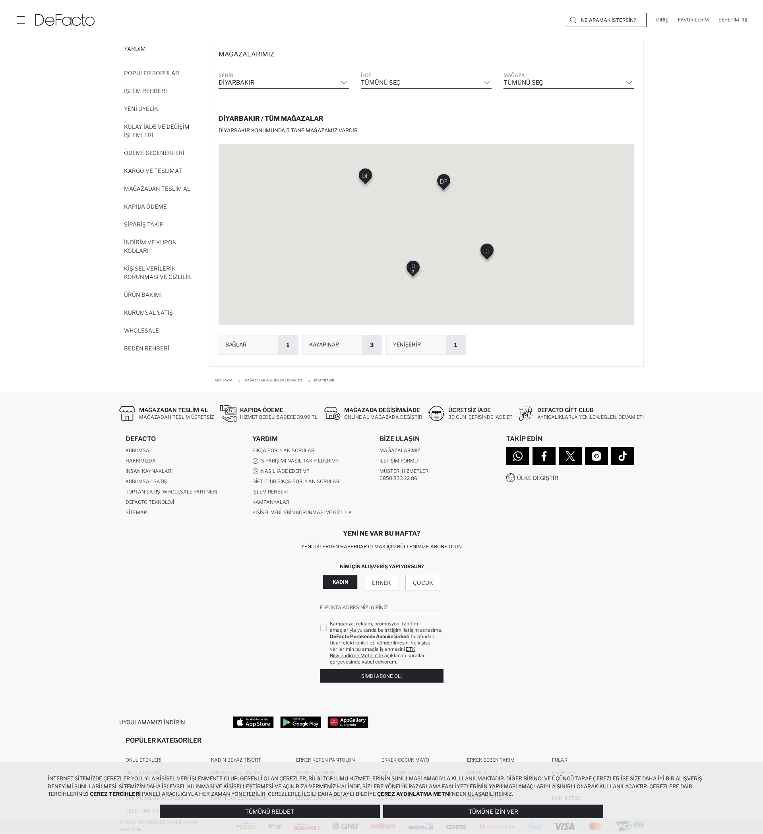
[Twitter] (570, 456)
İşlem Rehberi (145, 90)
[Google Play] (300, 722)
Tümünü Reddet (269, 811)
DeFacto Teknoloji (150, 502)
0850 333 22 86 (398, 478)
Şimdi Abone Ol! (381, 676)
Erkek (381, 582)
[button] (413, 270)
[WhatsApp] (517, 456)
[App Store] (253, 722)
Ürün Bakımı (143, 294)
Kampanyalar (270, 502)
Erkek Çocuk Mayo (405, 760)
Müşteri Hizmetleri (405, 471)
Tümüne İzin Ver (493, 811)
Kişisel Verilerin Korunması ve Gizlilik (157, 272)
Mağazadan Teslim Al (157, 188)
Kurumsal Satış (148, 312)
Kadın (340, 582)
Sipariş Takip (144, 224)
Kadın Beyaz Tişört (236, 760)
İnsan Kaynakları (149, 471)
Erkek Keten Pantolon (325, 760)
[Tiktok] (622, 456)
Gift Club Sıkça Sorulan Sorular (295, 481)
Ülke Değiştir (537, 477)
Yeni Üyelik (141, 108)
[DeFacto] (65, 20)
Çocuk (423, 582)
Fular (559, 760)
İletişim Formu (399, 461)
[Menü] (20, 20)
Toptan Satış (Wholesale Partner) (171, 492)
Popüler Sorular (151, 73)
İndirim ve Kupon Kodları (150, 246)
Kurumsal (139, 450)
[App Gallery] (347, 722)
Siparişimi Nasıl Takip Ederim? (298, 461)
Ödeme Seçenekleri (154, 152)
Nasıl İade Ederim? (284, 471)
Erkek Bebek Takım (491, 760)
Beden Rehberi (146, 348)
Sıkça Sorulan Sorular (283, 450)
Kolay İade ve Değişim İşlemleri (157, 130)
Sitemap (136, 512)
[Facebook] (544, 456)
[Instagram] (596, 456)
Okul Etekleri (143, 760)
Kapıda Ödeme (145, 206)
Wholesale (141, 330)
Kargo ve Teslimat (153, 170)
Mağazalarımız (400, 450)
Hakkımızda (141, 461)
